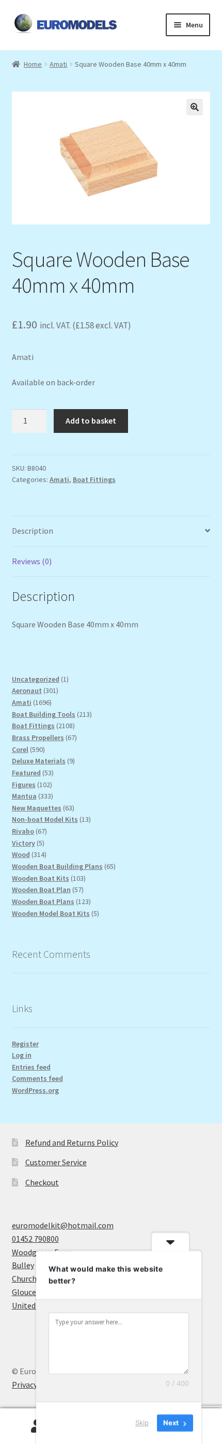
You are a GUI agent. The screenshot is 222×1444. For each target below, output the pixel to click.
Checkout (42, 1182)
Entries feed (31, 1067)
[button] (194, 107)
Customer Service (56, 1162)
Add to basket (91, 420)
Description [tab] (32, 530)
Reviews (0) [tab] (32, 561)
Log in (21, 1055)
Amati (58, 64)
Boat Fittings (94, 479)
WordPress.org (35, 1090)
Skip (142, 1423)
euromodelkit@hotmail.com (63, 1225)
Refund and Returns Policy (71, 1142)
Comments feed (37, 1078)
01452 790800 (35, 1239)
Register (25, 1043)
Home (33, 64)
